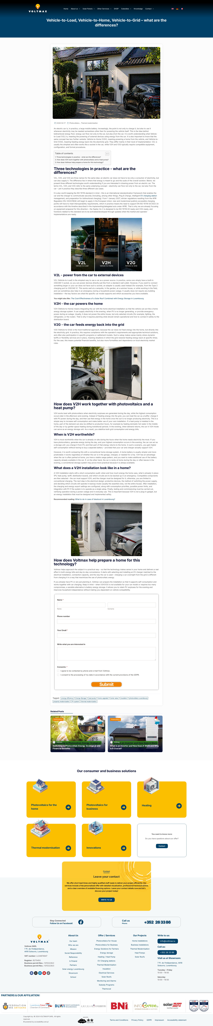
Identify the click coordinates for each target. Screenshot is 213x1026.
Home (66, 9)
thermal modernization (89, 701)
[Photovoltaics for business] (123, 807)
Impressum (159, 1020)
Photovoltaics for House (106, 941)
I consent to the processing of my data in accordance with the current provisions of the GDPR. (99, 675)
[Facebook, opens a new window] (31, 973)
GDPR (149, 1020)
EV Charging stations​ (106, 961)
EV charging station (149, 196)
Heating (147, 805)
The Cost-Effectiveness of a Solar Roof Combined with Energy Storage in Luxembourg (107, 298)
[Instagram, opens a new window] (36, 973)
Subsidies (125, 9)
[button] (75, 8)
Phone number (63, 616)
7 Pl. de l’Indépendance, (34, 949)
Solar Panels (88, 9)
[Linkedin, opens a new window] (40, 973)
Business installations (140, 945)
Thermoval (106, 989)
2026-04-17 (61, 123)
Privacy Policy (137, 1020)
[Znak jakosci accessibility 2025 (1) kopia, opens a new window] (85, 1020)
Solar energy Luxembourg (73, 969)
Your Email (62, 630)
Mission (73, 949)
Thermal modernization (89, 123)
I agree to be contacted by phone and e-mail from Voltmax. (85, 671)
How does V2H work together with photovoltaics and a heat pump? (83, 160)
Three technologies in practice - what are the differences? (78, 157)
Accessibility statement (176, 1020)
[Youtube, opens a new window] (44, 973)
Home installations (139, 941)
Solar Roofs (106, 977)
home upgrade (103, 698)
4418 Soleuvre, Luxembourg (36, 951)
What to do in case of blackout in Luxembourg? (95, 499)
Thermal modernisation (45, 847)
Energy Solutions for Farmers (106, 949)
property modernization (61, 701)
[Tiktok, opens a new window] (48, 973)
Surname (111, 609)
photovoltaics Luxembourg (138, 698)
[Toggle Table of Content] (106, 154)
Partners (73, 965)
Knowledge (138, 9)
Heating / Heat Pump (106, 957)
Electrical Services (106, 973)
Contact (148, 9)
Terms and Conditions (119, 1020)
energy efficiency (67, 698)
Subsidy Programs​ (106, 985)
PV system (75, 701)
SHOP (116, 9)
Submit (106, 684)
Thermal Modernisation (106, 965)
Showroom (73, 973)
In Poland (73, 961)
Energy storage (106, 953)
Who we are (73, 945)
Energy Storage (81, 698)
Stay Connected (58, 920)
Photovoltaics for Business (107, 945)
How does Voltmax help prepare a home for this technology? (80, 162)
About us (74, 9)
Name (59, 609)
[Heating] (179, 806)
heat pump (92, 698)
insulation (123, 698)
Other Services (103, 9)
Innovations (94, 847)
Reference (73, 957)
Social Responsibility (73, 953)
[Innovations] (123, 848)
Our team (73, 941)
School (73, 977)
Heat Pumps (140, 953)
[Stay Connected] (80, 922)
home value (114, 698)
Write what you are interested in (71, 644)
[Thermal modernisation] (68, 848)
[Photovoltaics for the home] (68, 807)
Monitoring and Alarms (106, 981)
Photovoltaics (74, 123)
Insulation (106, 969)
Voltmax (59, 742)
